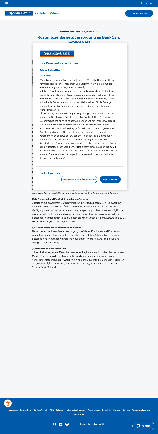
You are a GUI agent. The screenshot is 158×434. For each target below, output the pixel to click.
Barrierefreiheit (40, 410)
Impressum (45, 75)
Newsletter (79, 414)
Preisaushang (94, 410)
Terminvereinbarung (141, 410)
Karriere (126, 410)
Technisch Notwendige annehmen (79, 179)
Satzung (59, 410)
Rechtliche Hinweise (111, 410)
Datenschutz (25, 410)
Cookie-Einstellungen (51, 173)
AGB (52, 410)
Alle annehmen (110, 179)
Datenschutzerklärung (51, 70)
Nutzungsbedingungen (75, 410)
